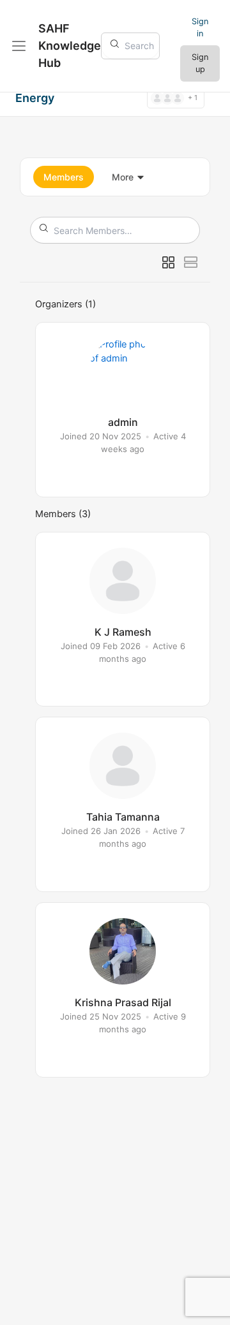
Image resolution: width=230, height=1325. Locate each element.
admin (123, 422)
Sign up (200, 63)
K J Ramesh (123, 632)
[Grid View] (168, 263)
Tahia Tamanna (123, 816)
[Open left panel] (19, 46)
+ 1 (192, 98)
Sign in (200, 27)
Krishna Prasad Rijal (123, 1002)
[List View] (191, 263)
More (123, 177)
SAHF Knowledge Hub (69, 46)
